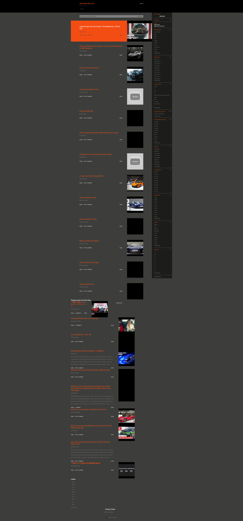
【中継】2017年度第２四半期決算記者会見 (85, 463)
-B (74, 484)
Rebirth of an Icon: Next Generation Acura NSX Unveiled (90, 370)
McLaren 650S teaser (86, 284)
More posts (119, 302)
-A (74, 482)
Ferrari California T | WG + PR (81, 334)
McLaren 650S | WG (86, 111)
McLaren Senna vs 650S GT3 (89, 68)
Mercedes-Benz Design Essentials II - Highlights (87, 351)
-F (74, 494)
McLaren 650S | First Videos (89, 241)
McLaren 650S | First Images (89, 262)
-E (74, 492)
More (121, 35)
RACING (82, 9)
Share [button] (80, 35)
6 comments (78, 313)
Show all (140, 16)
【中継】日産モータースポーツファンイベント (79, 304)
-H (74, 499)
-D (74, 489)
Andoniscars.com (86, 3)
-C (74, 487)
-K (74, 504)
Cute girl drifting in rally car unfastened (84, 318)
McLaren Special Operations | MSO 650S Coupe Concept (98, 133)
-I (73, 502)
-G (74, 497)
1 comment (78, 407)
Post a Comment (88, 35)
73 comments (78, 325)
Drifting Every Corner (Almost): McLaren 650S (95, 154)
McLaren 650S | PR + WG (88, 219)
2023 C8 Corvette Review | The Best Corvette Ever (88, 409)
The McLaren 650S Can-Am (88, 89)
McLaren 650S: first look (87, 197)
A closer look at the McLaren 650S (91, 176)
